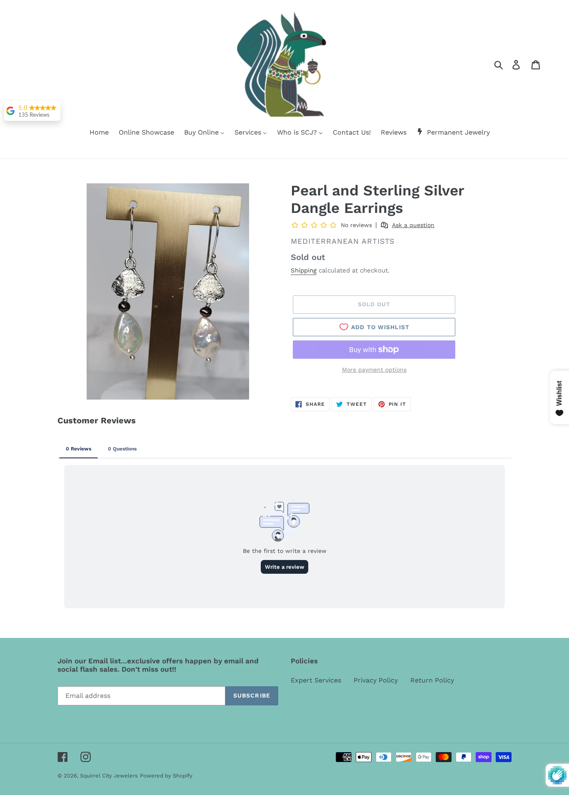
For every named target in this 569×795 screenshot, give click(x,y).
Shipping (304, 270)
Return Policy (432, 680)
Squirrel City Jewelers (109, 775)
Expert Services (316, 680)
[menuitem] (94, 133)
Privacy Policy (376, 680)
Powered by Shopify (166, 775)
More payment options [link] (374, 369)
